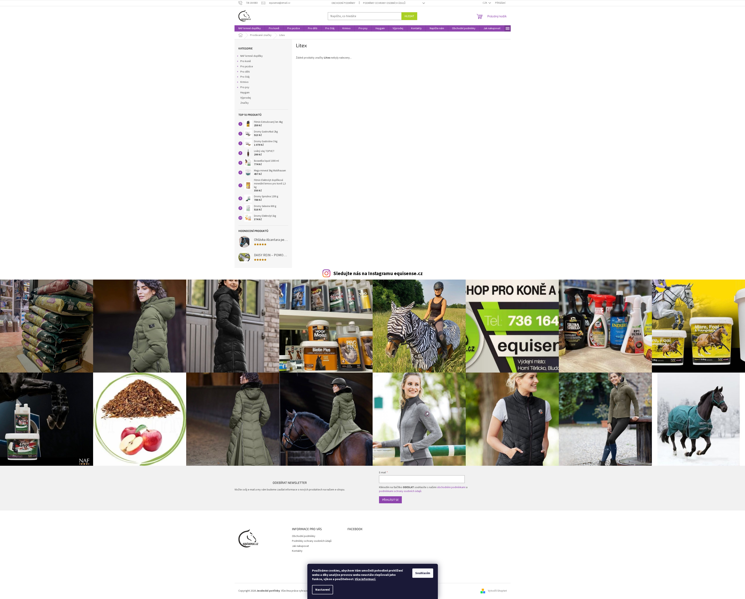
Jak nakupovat (300, 546)
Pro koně (245, 61)
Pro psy (244, 87)
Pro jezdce (246, 66)
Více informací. (365, 579)
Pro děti (245, 72)
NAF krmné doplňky (251, 56)
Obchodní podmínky (343, 3)
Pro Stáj (245, 77)
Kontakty (297, 551)
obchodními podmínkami (451, 487)
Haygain (245, 93)
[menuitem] (250, 28)
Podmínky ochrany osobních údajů (384, 3)
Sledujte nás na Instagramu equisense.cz (378, 273)
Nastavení (322, 590)
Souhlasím (422, 573)
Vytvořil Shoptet (497, 591)
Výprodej (245, 98)
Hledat (409, 16)
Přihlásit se (390, 499)
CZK (485, 3)
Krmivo (244, 82)
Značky (244, 103)
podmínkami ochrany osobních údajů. (400, 491)
